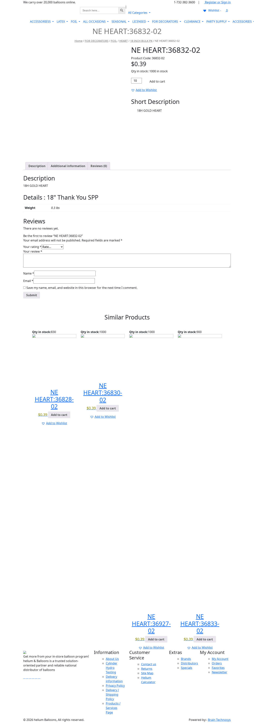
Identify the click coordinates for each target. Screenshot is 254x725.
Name (28, 273)
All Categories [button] (138, 13)
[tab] (37, 166)
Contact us (148, 664)
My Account (220, 659)
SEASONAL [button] (119, 22)
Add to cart (157, 81)
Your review (32, 251)
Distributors (189, 663)
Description (37, 166)
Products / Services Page (113, 707)
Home (78, 41)
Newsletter (219, 672)
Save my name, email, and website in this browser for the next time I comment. (81, 288)
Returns (146, 669)
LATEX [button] (61, 22)
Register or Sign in (217, 2)
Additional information (68, 166)
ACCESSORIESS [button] (41, 22)
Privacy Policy (115, 686)
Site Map (147, 673)
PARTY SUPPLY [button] (216, 22)
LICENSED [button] (139, 22)
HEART (123, 41)
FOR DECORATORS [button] (165, 22)
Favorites (218, 668)
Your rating (32, 247)
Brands (186, 659)
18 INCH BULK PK (141, 41)
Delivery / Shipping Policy (112, 694)
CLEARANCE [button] (192, 22)
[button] (144, 90)
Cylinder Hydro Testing (111, 667)
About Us (112, 659)
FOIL (114, 41)
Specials (186, 668)
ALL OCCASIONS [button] (94, 22)
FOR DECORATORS (96, 41)
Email (28, 281)
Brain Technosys (219, 720)
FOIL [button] (74, 22)
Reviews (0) (99, 166)
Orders (217, 663)
